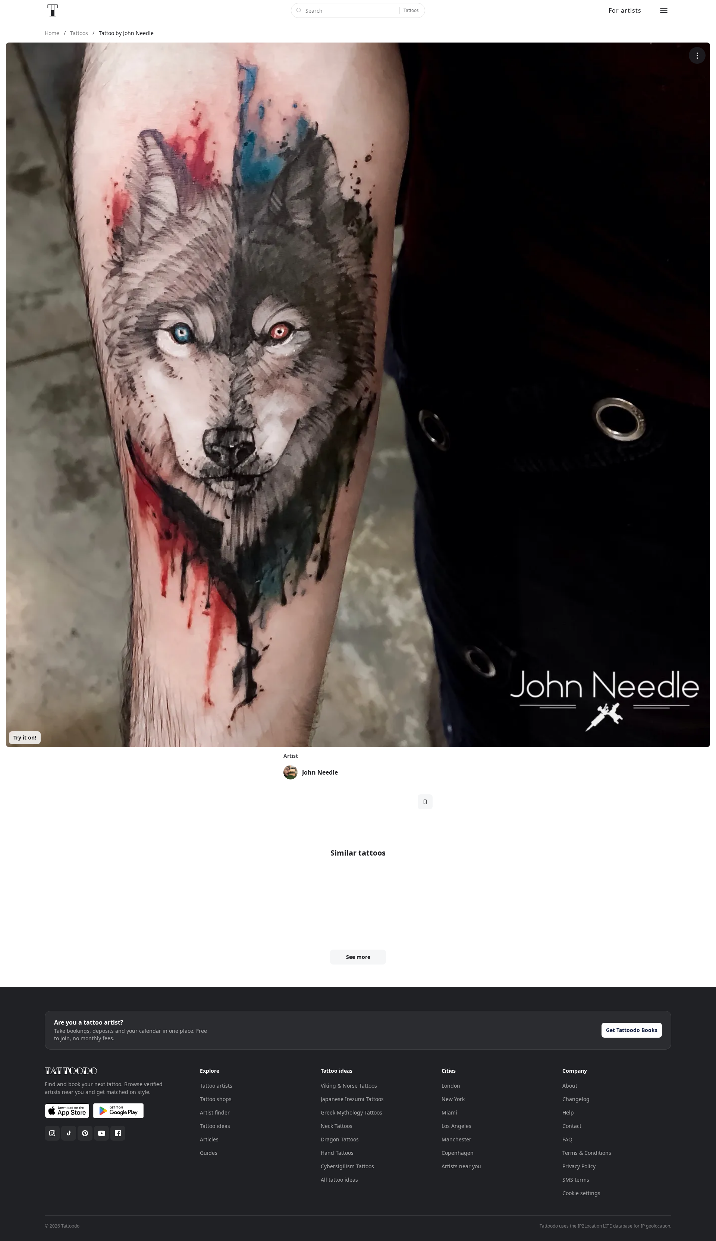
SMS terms (575, 1179)
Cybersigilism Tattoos (347, 1166)
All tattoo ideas (339, 1179)
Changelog (576, 1099)
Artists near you (461, 1166)
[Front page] (52, 10)
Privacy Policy (579, 1166)
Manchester (456, 1139)
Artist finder (215, 1112)
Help (568, 1112)
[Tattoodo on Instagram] (52, 1133)
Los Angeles (456, 1125)
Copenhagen (458, 1152)
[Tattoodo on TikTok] (68, 1133)
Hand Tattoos (337, 1152)
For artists (625, 10)
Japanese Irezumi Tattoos (352, 1099)
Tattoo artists (216, 1085)
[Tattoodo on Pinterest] (85, 1133)
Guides (208, 1152)
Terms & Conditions (586, 1152)
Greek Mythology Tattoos (351, 1112)
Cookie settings (581, 1193)
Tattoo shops (216, 1099)
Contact (571, 1125)
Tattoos (411, 10)
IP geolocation (655, 1226)
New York (453, 1099)
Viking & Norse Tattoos (349, 1085)
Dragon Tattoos (340, 1139)
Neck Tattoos (336, 1125)
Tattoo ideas (215, 1125)
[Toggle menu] (663, 10)
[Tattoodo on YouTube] (101, 1133)
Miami (449, 1112)
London (451, 1085)
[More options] (697, 55)
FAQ (567, 1139)
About (569, 1085)
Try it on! (24, 737)
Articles (209, 1139)
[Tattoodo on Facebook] (117, 1133)
